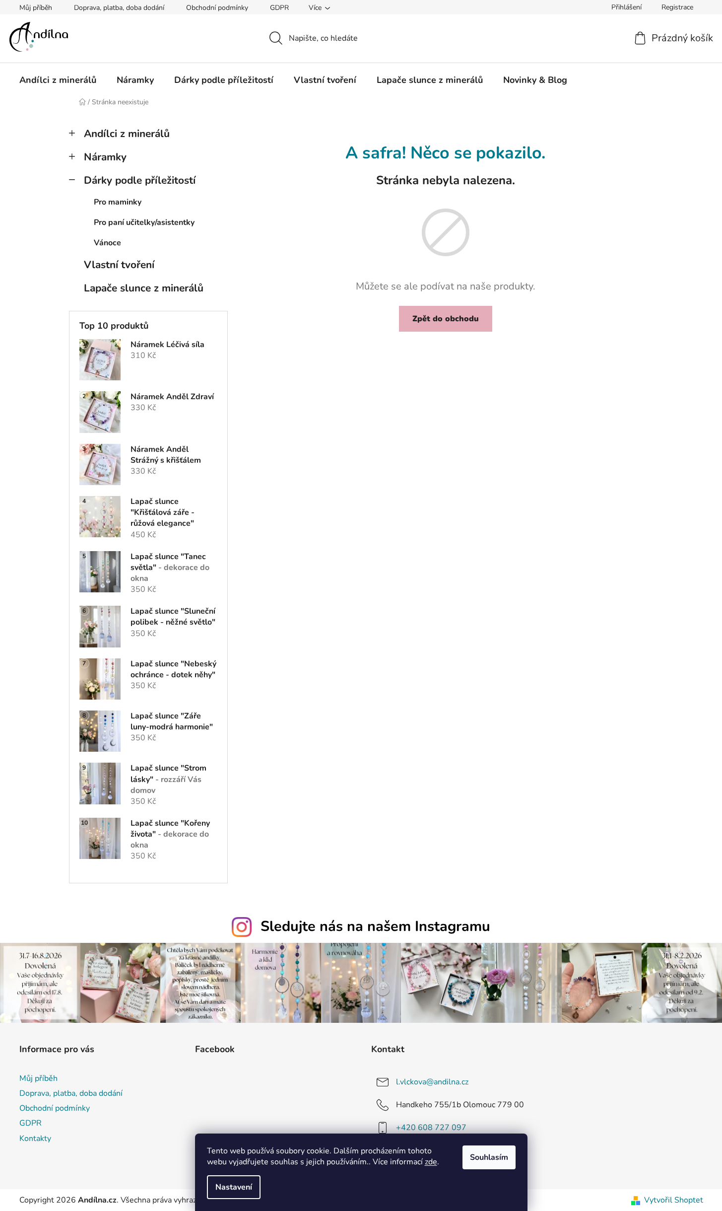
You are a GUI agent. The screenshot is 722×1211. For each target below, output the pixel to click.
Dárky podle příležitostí (140, 180)
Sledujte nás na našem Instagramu (375, 926)
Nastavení (233, 1187)
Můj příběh (35, 7)
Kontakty (35, 1138)
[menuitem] (57, 80)
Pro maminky (117, 202)
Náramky (105, 157)
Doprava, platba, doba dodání (119, 7)
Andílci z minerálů (127, 134)
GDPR (279, 7)
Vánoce (107, 242)
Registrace (677, 7)
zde (431, 1161)
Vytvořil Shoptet (673, 1200)
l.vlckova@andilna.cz (432, 1081)
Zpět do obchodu (445, 318)
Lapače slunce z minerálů (143, 288)
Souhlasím (489, 1157)
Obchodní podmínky (217, 7)
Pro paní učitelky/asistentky (144, 222)
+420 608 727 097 (431, 1127)
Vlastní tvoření (119, 265)
